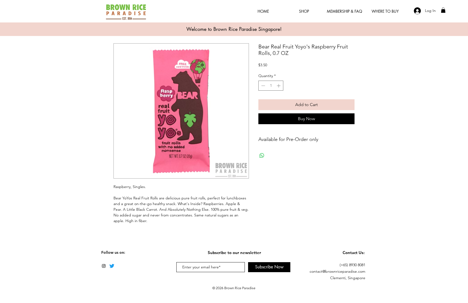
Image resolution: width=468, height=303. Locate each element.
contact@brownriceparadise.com (337, 271)
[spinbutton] (271, 85)
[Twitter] (111, 266)
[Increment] (279, 85)
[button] (443, 10)
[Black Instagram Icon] (103, 266)
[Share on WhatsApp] (262, 155)
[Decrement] (262, 85)
